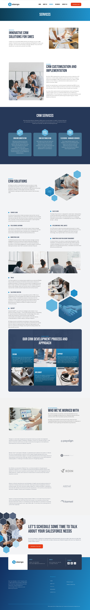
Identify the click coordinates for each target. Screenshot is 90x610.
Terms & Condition (71, 584)
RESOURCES (57, 4)
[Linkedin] (72, 563)
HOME (40, 4)
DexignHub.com (77, 606)
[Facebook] (68, 563)
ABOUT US (45, 4)
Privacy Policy (70, 581)
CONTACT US (64, 4)
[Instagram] (75, 563)
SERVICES (51, 4)
